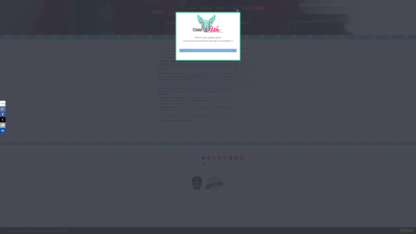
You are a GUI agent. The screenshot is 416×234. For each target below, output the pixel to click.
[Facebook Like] (2, 109)
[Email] (2, 125)
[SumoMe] (2, 130)
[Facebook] (2, 114)
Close (237, 10)
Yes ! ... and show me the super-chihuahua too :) (208, 50)
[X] (2, 119)
